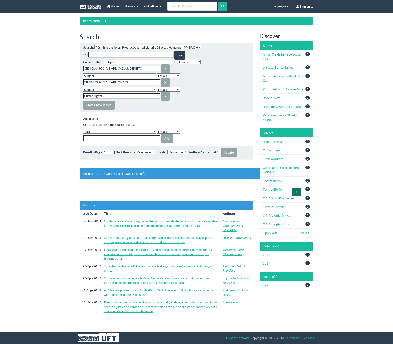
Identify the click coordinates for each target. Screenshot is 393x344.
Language (279, 6)
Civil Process (272, 150)
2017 (266, 263)
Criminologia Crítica (276, 215)
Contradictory (272, 181)
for (85, 55)
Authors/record (200, 152)
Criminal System (274, 207)
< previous (270, 233)
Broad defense (273, 141)
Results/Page (92, 152)
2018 (266, 255)
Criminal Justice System (279, 198)
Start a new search (98, 105)
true (266, 285)
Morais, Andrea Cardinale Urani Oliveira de (233, 225)
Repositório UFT (95, 21)
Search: (88, 47)
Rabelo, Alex (230, 302)
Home (114, 6)
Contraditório (272, 189)
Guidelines (151, 6)
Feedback (309, 338)
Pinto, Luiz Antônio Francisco (283, 89)
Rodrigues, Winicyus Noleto (282, 106)
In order (161, 152)
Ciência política (273, 159)
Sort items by (125, 152)
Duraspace (292, 338)
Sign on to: (306, 6)
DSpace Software (238, 338)
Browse (130, 6)
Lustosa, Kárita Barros (237, 238)
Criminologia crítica (276, 224)
